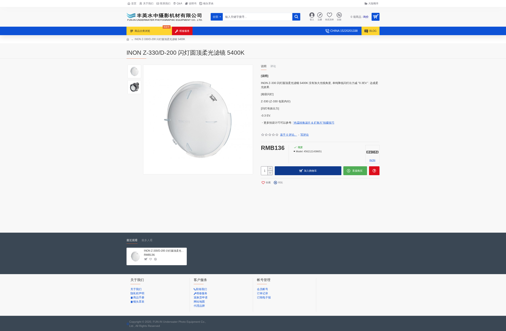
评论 (273, 66)
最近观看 (132, 240)
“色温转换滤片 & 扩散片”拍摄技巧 (313, 122)
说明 (263, 66)
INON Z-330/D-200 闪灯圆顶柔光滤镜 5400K (164, 250)
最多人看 (147, 240)
